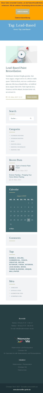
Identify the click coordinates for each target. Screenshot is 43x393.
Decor (21, 262)
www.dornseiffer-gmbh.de (22, 389)
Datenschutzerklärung (22, 18)
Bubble (12, 258)
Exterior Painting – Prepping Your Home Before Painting (20, 176)
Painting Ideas (16, 144)
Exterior (13, 264)
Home (15, 29)
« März (11, 229)
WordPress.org (16, 296)
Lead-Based (14, 267)
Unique (28, 269)
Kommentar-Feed (17, 293)
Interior (29, 264)
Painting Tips (15, 149)
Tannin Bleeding (16, 269)
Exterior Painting (17, 135)
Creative (13, 262)
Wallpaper (14, 271)
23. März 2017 (13, 97)
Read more (32, 97)
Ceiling (20, 258)
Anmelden (14, 287)
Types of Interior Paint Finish (23, 167)
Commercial (14, 260)
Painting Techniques (18, 147)
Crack (24, 260)
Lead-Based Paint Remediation (16, 69)
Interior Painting (17, 138)
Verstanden (22, 11)
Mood (23, 267)
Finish (21, 264)
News (12, 141)
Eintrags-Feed (16, 290)
